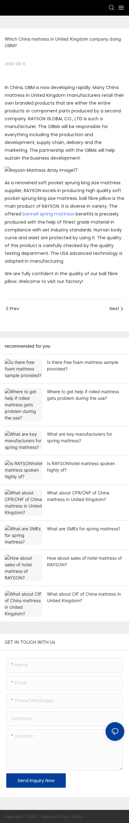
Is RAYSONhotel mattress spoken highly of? (81, 467)
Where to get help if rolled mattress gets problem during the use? (83, 395)
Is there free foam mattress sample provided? (82, 365)
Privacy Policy (70, 816)
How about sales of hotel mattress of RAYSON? (84, 561)
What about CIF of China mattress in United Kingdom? (84, 597)
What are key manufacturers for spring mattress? (79, 437)
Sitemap (47, 816)
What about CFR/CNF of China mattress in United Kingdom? (78, 496)
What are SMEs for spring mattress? (83, 528)
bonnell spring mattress (48, 214)
